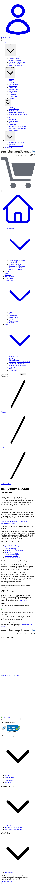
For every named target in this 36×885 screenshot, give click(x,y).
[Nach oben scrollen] (1, 883)
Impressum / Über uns (12, 779)
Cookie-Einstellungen (7, 881)
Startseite (7, 43)
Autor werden (13, 130)
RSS (10, 117)
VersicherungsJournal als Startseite (19, 362)
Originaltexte (13, 86)
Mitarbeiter (8, 552)
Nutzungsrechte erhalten (16, 112)
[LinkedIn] (17, 675)
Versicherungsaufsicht (12, 554)
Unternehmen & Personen (17, 62)
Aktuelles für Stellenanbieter (18, 128)
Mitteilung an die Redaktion (17, 365)
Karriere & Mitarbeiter (16, 64)
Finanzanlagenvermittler (12, 547)
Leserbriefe (12, 95)
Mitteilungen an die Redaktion (18, 114)
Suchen (22, 374)
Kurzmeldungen (14, 89)
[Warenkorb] (18, 173)
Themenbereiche (10, 45)
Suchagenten (13, 119)
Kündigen (12, 144)
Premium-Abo (13, 110)
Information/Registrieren (16, 142)
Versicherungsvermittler (12, 557)
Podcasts (11, 98)
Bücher (11, 80)
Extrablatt (12, 82)
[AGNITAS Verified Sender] (10, 732)
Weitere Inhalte (10, 67)
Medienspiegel (13, 93)
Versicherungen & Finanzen (17, 57)
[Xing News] (5, 717)
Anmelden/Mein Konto (16, 146)
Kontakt (11, 107)
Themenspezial (13, 96)
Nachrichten (12, 87)
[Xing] (18, 715)
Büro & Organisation (15, 66)
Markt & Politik (14, 58)
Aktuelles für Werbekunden (17, 126)
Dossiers (11, 79)
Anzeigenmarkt (13, 84)
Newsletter (12, 116)
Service (8, 100)
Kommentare (13, 91)
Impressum (8, 147)
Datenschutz (13, 123)
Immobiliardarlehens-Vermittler (14, 550)
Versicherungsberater (11, 556)
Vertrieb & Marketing (15, 60)
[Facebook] (5, 675)
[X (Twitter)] (18, 673)
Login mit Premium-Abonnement (11, 521)
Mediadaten (12, 125)
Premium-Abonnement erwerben (14, 522)
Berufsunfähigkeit (10, 545)
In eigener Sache (10, 782)
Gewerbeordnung (10, 549)
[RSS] (11, 675)
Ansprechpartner (14, 121)
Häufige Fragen (14, 109)
